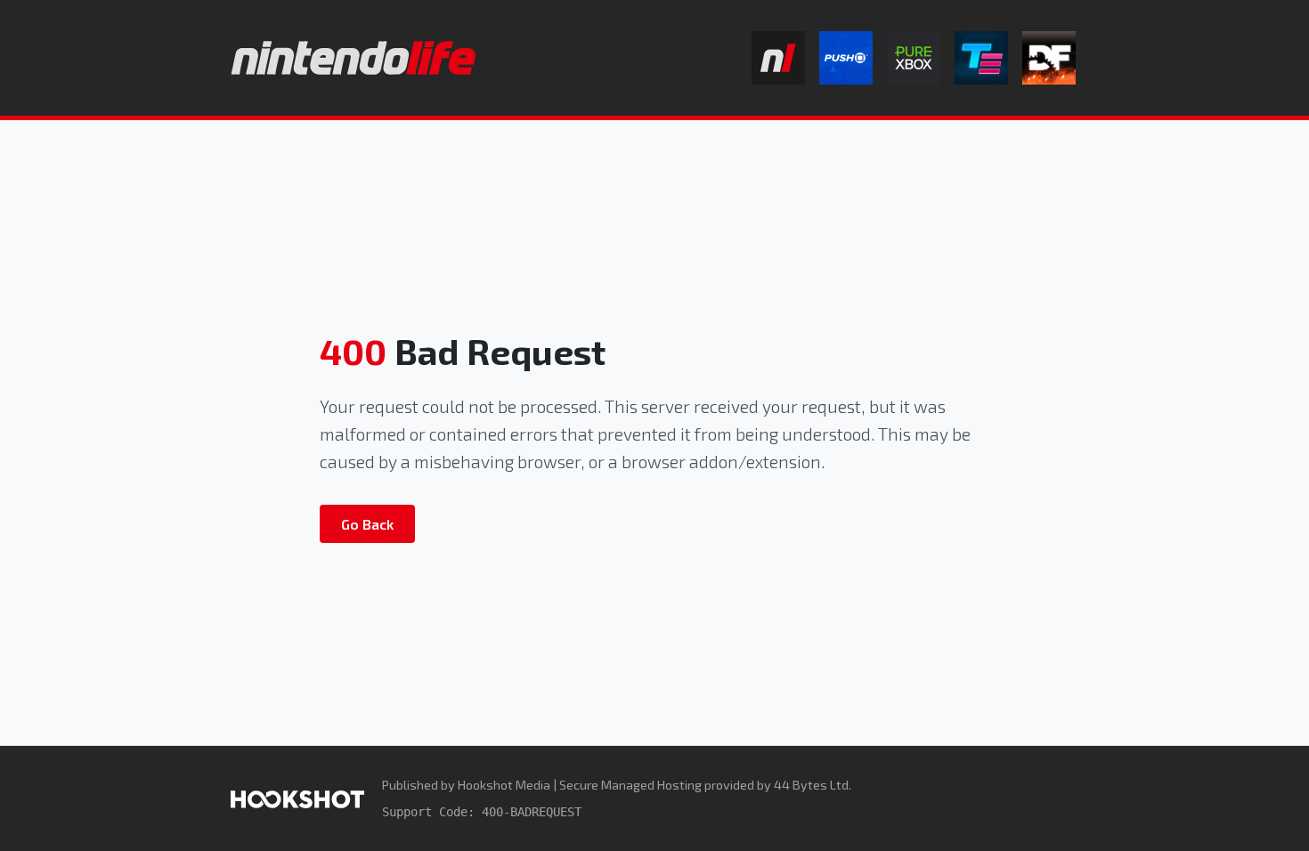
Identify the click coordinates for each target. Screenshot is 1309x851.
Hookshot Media (504, 784)
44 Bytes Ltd (811, 784)
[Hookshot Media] (297, 798)
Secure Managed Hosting (630, 784)
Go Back (367, 523)
